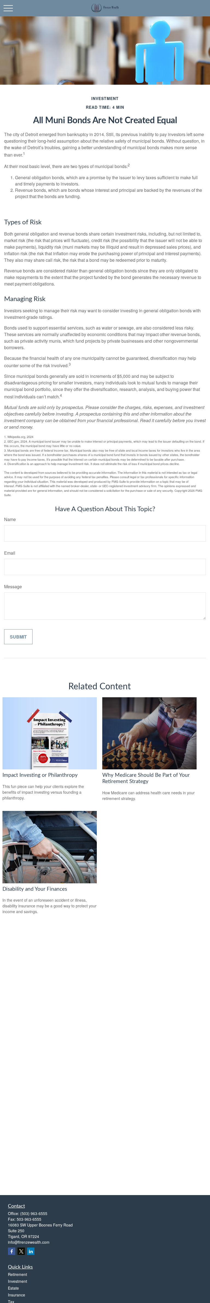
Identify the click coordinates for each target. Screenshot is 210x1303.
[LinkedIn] (30, 1251)
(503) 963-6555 (33, 1213)
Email (9, 553)
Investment (17, 1281)
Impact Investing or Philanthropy (40, 775)
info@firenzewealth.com (28, 1242)
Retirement (17, 1274)
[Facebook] (11, 1251)
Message (13, 586)
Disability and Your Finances (34, 889)
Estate (13, 1288)
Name (10, 519)
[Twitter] (21, 1251)
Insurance (16, 1295)
